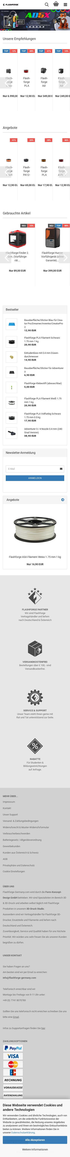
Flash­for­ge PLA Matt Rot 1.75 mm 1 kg (26, 82)
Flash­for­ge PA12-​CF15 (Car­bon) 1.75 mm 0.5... (26, 171)
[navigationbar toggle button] (65, 4)
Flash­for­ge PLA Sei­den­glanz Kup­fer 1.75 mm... (44, 171)
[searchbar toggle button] (46, 4)
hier (43, 1028)
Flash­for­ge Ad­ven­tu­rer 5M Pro (44, 82)
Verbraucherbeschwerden (16, 833)
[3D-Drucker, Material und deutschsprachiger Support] (9, 4)
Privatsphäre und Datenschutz (19, 865)
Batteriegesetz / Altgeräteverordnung (22, 839)
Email (16, 1017)
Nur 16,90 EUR (35, 564)
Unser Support (10, 814)
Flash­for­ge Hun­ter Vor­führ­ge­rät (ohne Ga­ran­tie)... (52, 256)
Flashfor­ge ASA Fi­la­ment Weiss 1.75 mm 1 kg (35, 556)
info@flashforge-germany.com (19, 977)
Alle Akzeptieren (35, 1139)
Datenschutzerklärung (23, 1132)
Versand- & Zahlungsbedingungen (20, 821)
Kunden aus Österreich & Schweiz (20, 852)
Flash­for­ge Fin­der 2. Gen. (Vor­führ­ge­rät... (17, 256)
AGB (5, 859)
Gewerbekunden (11, 846)
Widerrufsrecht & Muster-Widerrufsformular (26, 827)
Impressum (9, 801)
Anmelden (35, 478)
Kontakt (7, 808)
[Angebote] (62, 500)
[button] (5, 83)
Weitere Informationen (35, 1149)
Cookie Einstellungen (14, 871)
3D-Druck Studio (35, 908)
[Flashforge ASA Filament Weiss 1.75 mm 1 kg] (35, 529)
